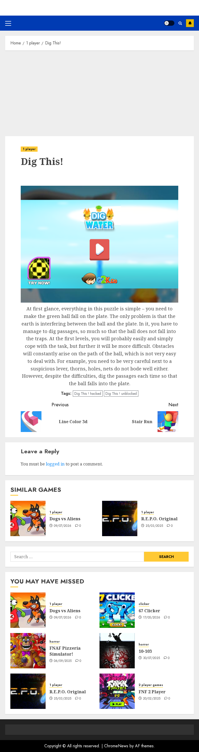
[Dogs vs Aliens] (28, 518)
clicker (144, 604)
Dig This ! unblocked (121, 393)
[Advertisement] (99, 92)
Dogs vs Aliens (64, 519)
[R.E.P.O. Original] (119, 518)
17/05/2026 (151, 618)
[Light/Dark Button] (169, 23)
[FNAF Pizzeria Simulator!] (28, 650)
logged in (55, 464)
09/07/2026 (63, 526)
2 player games (151, 685)
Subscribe (190, 23)
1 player (29, 149)
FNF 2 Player (152, 692)
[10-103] (117, 650)
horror (54, 642)
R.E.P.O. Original (159, 519)
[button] (8, 23)
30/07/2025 (151, 658)
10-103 (145, 651)
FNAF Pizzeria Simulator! (65, 651)
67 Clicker (149, 611)
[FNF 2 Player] (117, 691)
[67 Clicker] (117, 610)
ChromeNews (116, 746)
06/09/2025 (63, 661)
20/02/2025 (152, 699)
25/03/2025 (154, 526)
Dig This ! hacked (87, 393)
